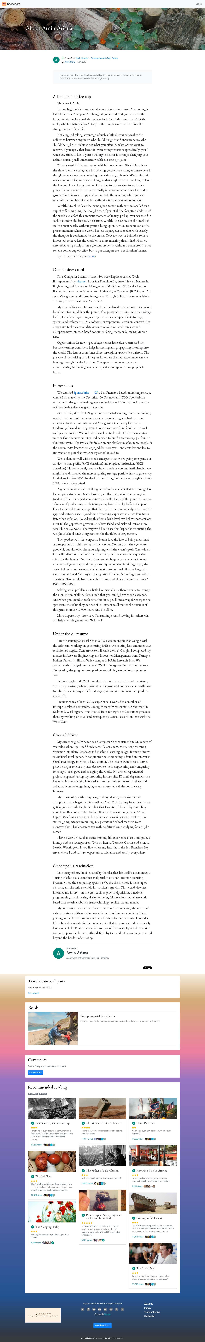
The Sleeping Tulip (47, 1227)
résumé (81, 282)
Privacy (147, 1308)
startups (43, 1094)
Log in (199, 4)
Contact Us (149, 1316)
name (91, 256)
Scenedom (13, 4)
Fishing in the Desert (149, 1218)
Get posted (33, 993)
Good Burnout (146, 1123)
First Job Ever (43, 1176)
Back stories (82, 58)
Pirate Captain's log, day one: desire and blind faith (103, 1216)
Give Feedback (102, 1325)
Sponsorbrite (82, 393)
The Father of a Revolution (102, 1171)
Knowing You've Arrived (152, 1171)
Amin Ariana (70, 62)
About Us (148, 1304)
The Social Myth (146, 1268)
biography (33, 1094)
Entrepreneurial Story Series (104, 58)
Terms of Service (152, 1312)
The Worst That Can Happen (103, 1123)
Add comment (35, 1072)
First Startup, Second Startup (52, 1123)
